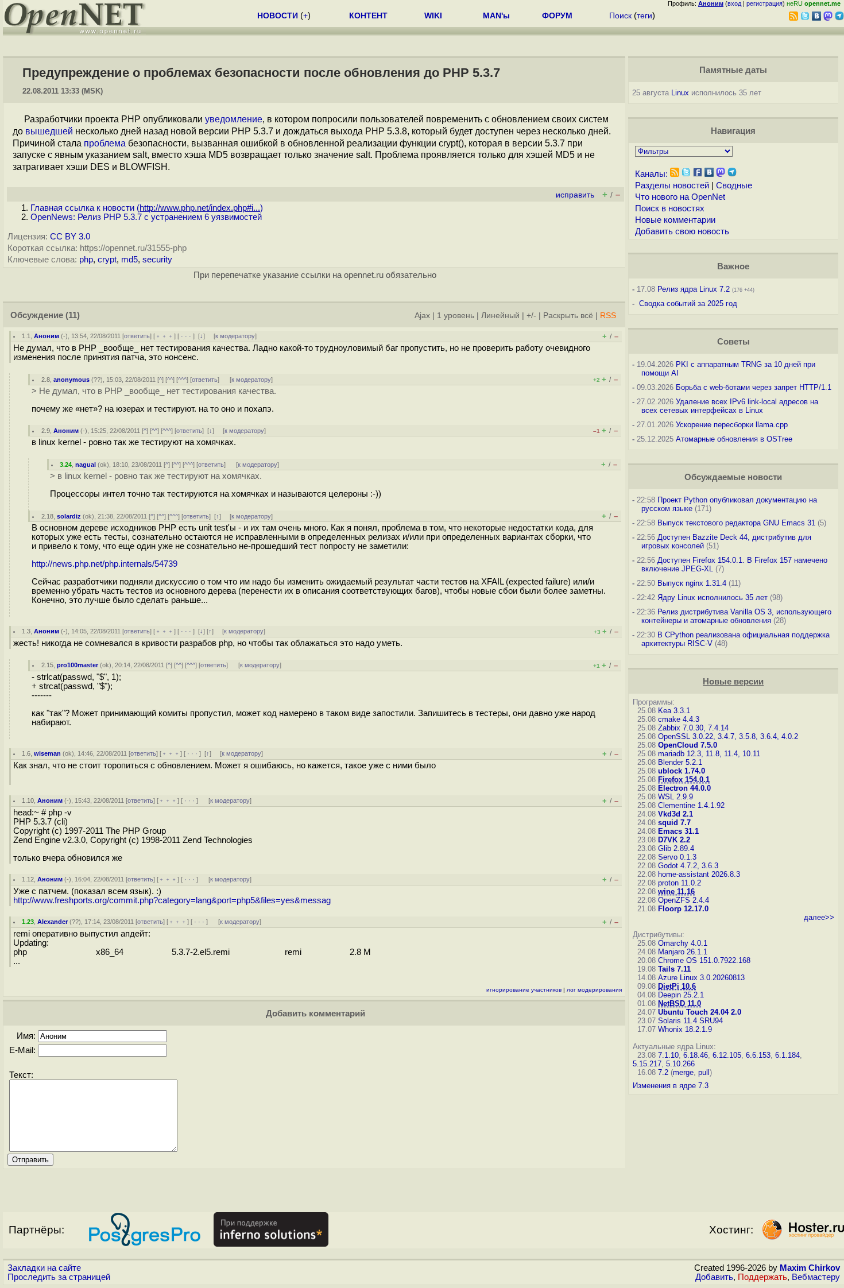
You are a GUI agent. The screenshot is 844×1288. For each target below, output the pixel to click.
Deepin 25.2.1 (681, 995)
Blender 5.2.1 (680, 762)
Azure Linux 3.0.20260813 (701, 977)
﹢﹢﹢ (164, 335)
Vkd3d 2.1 (675, 814)
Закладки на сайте (44, 1267)
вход (734, 3)
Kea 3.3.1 (674, 710)
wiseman (47, 753)
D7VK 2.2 (674, 840)
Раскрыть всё (568, 315)
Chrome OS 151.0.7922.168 (704, 960)
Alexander (52, 921)
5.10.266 (680, 1063)
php (86, 259)
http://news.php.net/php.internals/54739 (104, 563)
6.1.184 (787, 1055)
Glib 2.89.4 (676, 848)
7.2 (663, 1072)
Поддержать (762, 1277)
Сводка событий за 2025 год (688, 303)
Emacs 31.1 (678, 831)
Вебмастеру (816, 1277)
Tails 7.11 (674, 969)
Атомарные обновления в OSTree (734, 439)
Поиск (620, 15)
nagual (85, 464)
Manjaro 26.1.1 (682, 951)
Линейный (500, 315)
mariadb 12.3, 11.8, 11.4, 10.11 (709, 753)
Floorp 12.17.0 (683, 908)
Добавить (714, 1277)
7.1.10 (668, 1055)
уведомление (233, 119)
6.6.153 (758, 1055)
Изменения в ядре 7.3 (671, 1085)
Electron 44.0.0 (684, 788)
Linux (680, 92)
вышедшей (49, 131)
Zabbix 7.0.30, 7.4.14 (693, 728)
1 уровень (455, 315)
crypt (107, 259)
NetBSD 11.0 (679, 1003)
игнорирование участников (524, 990)
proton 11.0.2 (679, 883)
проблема (105, 143)
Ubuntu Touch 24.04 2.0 (699, 1012)
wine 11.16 (676, 891)
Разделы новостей (672, 185)
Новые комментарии (675, 220)
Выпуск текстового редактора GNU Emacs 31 (736, 523)
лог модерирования (594, 990)
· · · (186, 335)
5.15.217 (647, 1063)
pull (704, 1072)
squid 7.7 (674, 822)
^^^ (182, 379)
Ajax (422, 315)
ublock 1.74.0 (681, 771)
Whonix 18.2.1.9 (685, 1029)
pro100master (77, 665)
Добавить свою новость (682, 231)
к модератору (235, 335)
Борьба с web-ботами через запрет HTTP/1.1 (753, 387)
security (157, 259)
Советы (733, 341)
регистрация (764, 3)
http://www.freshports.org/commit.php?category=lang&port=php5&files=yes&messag (172, 900)
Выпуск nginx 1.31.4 (691, 583)
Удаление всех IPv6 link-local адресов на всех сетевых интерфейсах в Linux (729, 406)
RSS (608, 315)
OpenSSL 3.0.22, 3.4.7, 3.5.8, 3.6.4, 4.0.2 (728, 736)
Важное (733, 266)
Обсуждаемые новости (733, 477)
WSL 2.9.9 (675, 796)
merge (683, 1072)
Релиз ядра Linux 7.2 (693, 289)
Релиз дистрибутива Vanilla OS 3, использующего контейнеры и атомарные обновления (736, 616)
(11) (72, 315)
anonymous (71, 379)
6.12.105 (727, 1055)
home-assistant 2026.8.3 (699, 874)
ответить (137, 335)
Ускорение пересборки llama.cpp (732, 424)
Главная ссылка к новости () (146, 207)
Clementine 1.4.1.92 (691, 805)
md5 (129, 259)
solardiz (69, 516)
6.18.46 (695, 1055)
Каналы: (651, 174)
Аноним (46, 335)
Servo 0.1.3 (677, 857)
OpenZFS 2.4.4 (683, 900)
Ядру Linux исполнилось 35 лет (712, 597)
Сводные (734, 185)
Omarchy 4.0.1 (682, 943)
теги (644, 15)
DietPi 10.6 (677, 986)
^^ (170, 379)
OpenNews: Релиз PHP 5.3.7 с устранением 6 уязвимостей (146, 217)
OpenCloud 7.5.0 (687, 745)
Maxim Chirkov (810, 1267)
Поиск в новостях (669, 208)
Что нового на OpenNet (680, 197)
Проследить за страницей (58, 1277)
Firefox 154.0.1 (684, 779)
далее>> (819, 917)
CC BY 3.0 (70, 236)
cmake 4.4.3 (678, 719)
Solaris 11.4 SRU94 (690, 1020)
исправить (575, 195)
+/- (531, 315)
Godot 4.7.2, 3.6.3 (688, 865)
